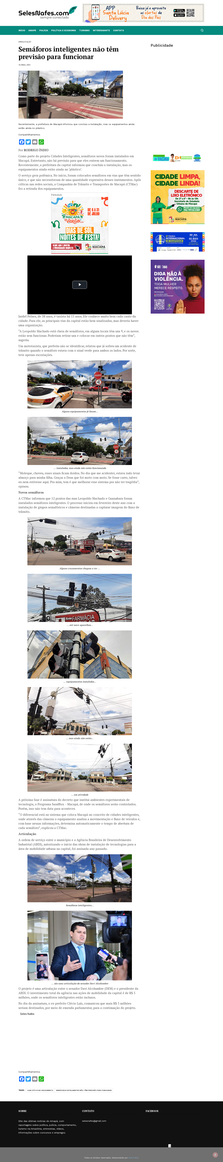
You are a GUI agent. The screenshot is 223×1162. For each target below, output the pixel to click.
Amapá (32, 30)
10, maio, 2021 (24, 64)
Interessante (101, 30)
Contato (118, 30)
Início (21, 30)
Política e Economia (63, 30)
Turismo (84, 30)
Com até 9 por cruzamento (40, 1090)
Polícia (43, 30)
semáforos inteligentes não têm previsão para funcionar (84, 1090)
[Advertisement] (79, 1044)
